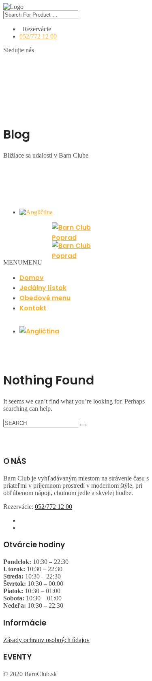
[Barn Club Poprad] (76, 231)
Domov (31, 277)
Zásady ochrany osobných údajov (46, 639)
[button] (22, 262)
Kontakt (32, 308)
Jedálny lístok (42, 287)
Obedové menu (45, 298)
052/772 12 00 (38, 36)
